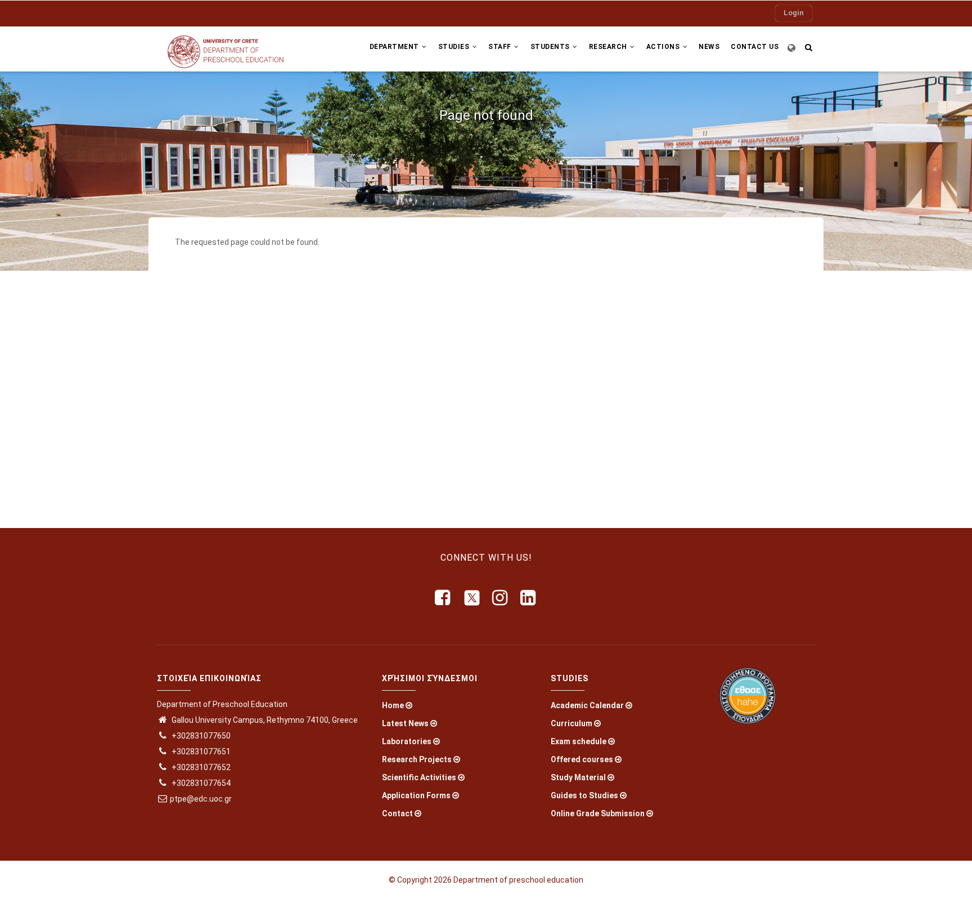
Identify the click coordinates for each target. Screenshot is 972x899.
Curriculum (571, 723)
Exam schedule (578, 741)
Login (794, 12)
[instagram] (500, 598)
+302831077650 (200, 735)
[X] (472, 598)
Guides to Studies (584, 795)
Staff (500, 47)
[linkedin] (528, 598)
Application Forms (416, 795)
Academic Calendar (587, 705)
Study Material (578, 777)
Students (551, 47)
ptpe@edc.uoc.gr (201, 798)
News (709, 47)
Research (609, 47)
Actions (664, 47)
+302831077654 (200, 783)
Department (395, 47)
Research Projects (417, 759)
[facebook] (443, 598)
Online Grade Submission (598, 813)
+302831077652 (200, 767)
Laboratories (406, 741)
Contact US (754, 47)
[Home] (233, 48)
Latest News (405, 723)
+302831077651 (200, 751)
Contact (397, 813)
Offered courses (582, 759)
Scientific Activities (419, 777)
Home (393, 705)
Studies (454, 47)
